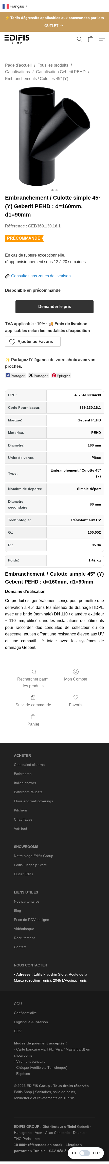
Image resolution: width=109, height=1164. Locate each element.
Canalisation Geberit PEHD (61, 72)
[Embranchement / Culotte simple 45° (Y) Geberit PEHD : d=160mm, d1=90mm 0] (54, 136)
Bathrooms (22, 774)
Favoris (75, 705)
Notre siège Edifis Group (33, 856)
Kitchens (21, 810)
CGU (18, 1004)
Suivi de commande (33, 705)
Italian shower (25, 783)
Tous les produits (53, 65)
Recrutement (24, 938)
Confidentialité (25, 1013)
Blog (17, 910)
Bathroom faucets (28, 792)
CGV (18, 1031)
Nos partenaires (27, 901)
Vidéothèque (24, 929)
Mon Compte (75, 679)
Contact (20, 947)
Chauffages (23, 819)
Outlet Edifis (23, 874)
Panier (33, 724)
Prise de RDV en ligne (31, 920)
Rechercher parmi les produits (33, 682)
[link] (54, 26)
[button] (17, 39)
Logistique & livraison (31, 1022)
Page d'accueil (18, 65)
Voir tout (20, 828)
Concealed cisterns (29, 765)
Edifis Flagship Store (30, 865)
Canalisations (17, 72)
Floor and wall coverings (33, 801)
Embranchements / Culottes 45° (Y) (36, 78)
